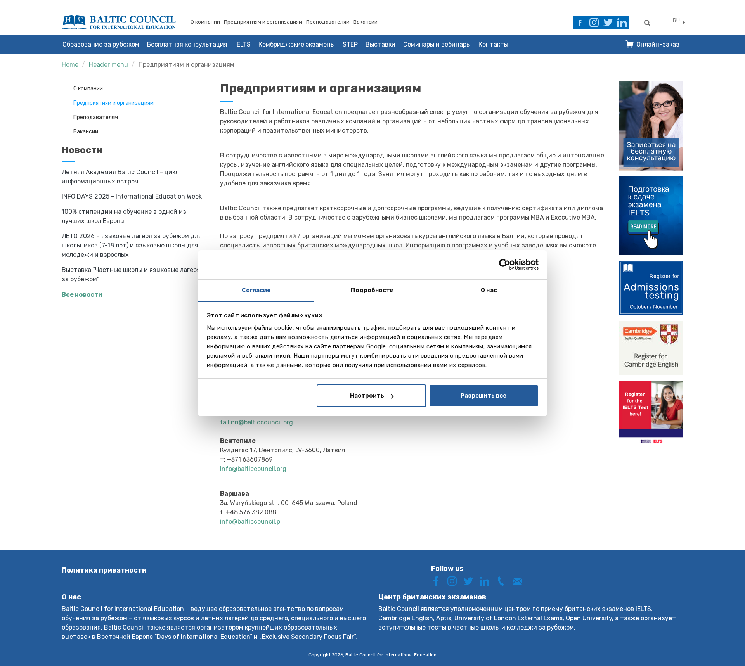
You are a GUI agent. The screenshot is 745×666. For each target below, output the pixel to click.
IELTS (243, 44)
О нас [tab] (489, 290)
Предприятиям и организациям (263, 22)
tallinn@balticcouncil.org (256, 422)
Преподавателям (328, 22)
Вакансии (365, 22)
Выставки (380, 44)
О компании (205, 22)
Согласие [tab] (256, 290)
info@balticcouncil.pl (251, 521)
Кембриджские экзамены (296, 44)
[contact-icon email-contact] (520, 580)
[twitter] (608, 22)
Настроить (367, 395)
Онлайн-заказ (657, 44)
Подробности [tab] (372, 290)
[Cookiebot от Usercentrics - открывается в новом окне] (505, 264)
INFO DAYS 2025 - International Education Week (132, 196)
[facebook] (580, 22)
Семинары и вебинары (437, 44)
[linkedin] (622, 22)
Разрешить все (483, 395)
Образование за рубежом (100, 44)
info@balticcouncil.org (254, 468)
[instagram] (594, 22)
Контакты (493, 44)
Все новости (82, 294)
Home (70, 64)
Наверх (711, 646)
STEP (350, 44)
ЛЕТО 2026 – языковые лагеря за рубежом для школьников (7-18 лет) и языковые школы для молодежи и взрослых (132, 245)
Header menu (108, 64)
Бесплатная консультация (187, 44)
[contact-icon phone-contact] (503, 580)
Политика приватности (104, 570)
